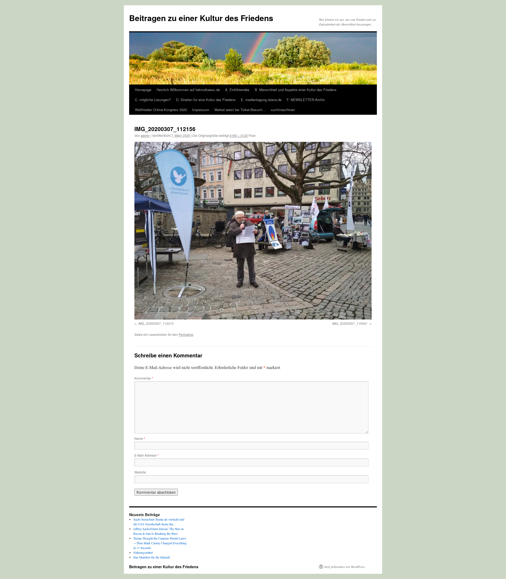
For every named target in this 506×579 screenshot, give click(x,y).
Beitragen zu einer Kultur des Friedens (201, 17)
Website (140, 472)
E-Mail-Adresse (146, 455)
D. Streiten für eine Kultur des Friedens (206, 99)
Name (139, 438)
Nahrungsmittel (143, 552)
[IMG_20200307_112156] (253, 231)
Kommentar (143, 378)
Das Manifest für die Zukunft (151, 557)
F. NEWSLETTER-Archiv (306, 99)
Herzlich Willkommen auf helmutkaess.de (188, 89)
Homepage (143, 89)
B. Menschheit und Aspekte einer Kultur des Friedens (296, 89)
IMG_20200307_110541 (350, 323)
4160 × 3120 (239, 135)
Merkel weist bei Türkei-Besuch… (240, 109)
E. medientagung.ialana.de (261, 99)
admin (145, 135)
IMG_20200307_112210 (156, 323)
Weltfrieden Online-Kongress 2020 (161, 109)
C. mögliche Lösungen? (153, 99)
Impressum (200, 109)
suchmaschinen (283, 109)
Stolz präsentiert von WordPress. (345, 567)
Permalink (186, 334)
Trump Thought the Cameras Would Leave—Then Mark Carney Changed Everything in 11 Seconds (160, 543)
